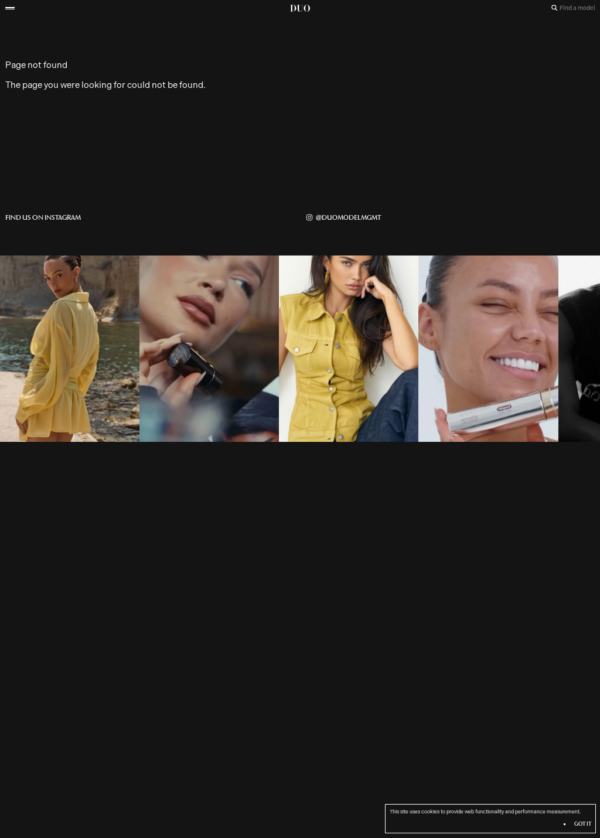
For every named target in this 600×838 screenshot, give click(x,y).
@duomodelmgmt (348, 217)
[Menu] (10, 8)
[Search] (554, 8)
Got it (582, 824)
